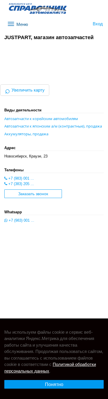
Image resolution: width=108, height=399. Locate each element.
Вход (98, 23)
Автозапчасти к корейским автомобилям (41, 118)
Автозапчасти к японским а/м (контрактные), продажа (53, 126)
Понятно (54, 384)
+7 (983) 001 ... (20, 178)
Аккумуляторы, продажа (26, 133)
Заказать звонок (33, 194)
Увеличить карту (25, 90)
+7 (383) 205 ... (20, 184)
